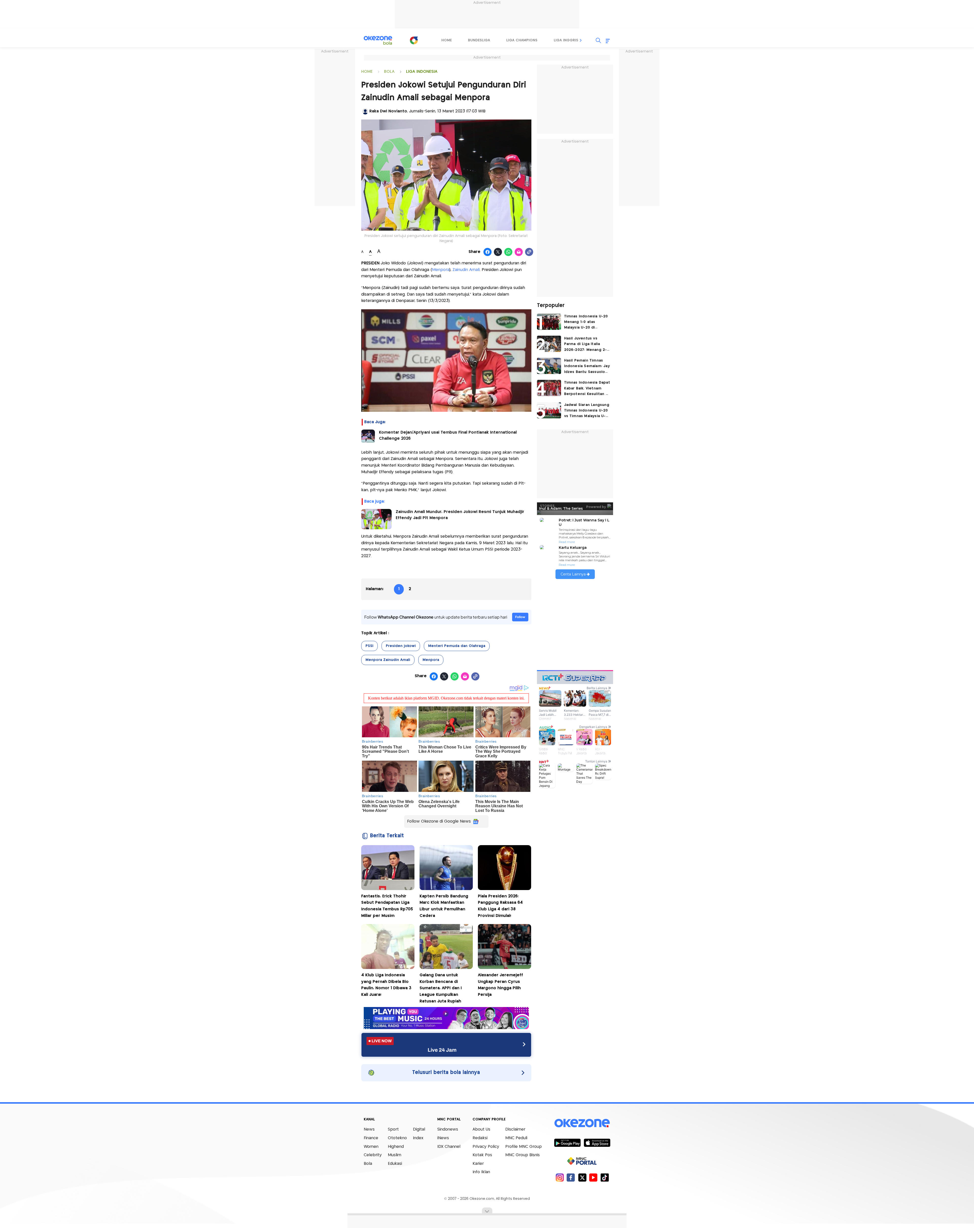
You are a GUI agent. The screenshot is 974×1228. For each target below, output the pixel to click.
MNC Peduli (516, 1138)
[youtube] (593, 1177)
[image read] (368, 436)
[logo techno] (377, 40)
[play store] (567, 1142)
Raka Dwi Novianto (388, 111)
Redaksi (480, 1138)
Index (418, 1138)
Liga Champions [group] (521, 40)
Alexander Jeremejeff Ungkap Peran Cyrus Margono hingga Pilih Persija (500, 985)
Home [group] (446, 40)
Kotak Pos (482, 1155)
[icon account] (365, 111)
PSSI (369, 646)
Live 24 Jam (442, 1050)
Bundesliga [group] (479, 40)
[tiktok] (604, 1177)
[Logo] (414, 40)
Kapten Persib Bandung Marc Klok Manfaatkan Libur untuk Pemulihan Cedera (444, 906)
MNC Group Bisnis (522, 1155)
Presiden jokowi (401, 646)
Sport (393, 1129)
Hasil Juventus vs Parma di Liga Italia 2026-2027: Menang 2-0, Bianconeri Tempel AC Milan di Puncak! (587, 345)
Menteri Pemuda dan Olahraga (456, 646)
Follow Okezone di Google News (439, 821)
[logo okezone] (582, 1123)
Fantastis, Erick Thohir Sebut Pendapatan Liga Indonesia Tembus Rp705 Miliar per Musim (387, 906)
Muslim (394, 1155)
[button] (580, 40)
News (369, 1129)
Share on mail (519, 252)
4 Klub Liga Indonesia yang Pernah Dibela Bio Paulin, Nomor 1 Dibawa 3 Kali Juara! (386, 985)
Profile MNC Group (523, 1147)
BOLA (389, 72)
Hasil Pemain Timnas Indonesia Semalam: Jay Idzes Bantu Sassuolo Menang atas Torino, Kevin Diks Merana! (587, 367)
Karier (478, 1164)
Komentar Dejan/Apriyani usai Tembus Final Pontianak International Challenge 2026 (448, 435)
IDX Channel (448, 1147)
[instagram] (559, 1177)
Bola (368, 1164)
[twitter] (582, 1177)
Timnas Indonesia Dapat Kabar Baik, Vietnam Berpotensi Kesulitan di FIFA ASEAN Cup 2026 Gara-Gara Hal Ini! (587, 389)
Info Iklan (481, 1172)
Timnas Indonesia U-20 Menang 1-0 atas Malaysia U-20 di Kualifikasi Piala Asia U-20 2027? (586, 323)
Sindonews (447, 1129)
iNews (443, 1138)
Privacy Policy (486, 1147)
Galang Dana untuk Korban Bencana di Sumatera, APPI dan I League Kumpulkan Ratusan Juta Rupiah (441, 988)
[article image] (549, 322)
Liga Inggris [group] (566, 40)
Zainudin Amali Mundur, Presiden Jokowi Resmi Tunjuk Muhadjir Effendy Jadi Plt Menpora (460, 515)
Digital (419, 1129)
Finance (371, 1138)
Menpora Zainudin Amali (388, 660)
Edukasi (395, 1164)
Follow (520, 617)
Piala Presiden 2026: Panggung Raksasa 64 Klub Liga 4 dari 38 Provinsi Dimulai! (500, 906)
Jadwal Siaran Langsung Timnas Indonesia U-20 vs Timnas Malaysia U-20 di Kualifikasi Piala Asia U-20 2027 (586, 411)
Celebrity (373, 1155)
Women (371, 1147)
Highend (396, 1147)
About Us (481, 1129)
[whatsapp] (508, 252)
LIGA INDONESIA (422, 72)
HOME (367, 72)
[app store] (597, 1142)
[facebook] (571, 1177)
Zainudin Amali (466, 270)
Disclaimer (515, 1129)
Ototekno (397, 1138)
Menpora (440, 270)
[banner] (446, 1028)
